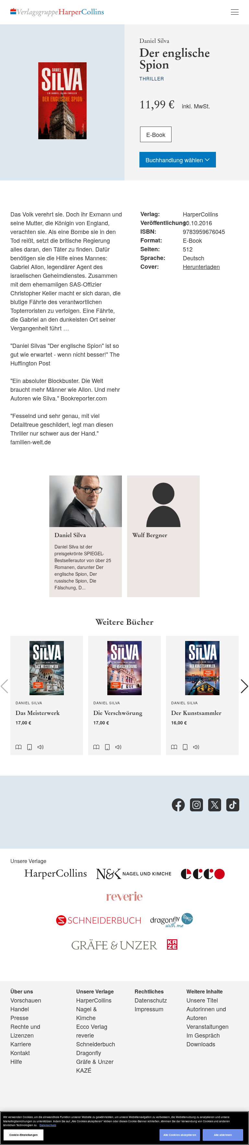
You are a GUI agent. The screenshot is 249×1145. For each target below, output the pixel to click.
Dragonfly (88, 1052)
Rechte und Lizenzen (25, 1030)
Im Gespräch (203, 1035)
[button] (244, 686)
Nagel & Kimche (86, 1013)
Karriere (20, 1044)
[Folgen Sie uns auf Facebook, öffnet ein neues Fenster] (178, 804)
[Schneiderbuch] (98, 923)
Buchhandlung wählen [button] (175, 160)
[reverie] (124, 898)
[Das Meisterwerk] (46, 695)
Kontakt (20, 1052)
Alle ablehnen (223, 1135)
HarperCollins (94, 1000)
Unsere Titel (202, 1000)
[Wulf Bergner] (163, 536)
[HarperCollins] (56, 876)
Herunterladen (201, 266)
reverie (85, 1035)
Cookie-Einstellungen (23, 1135)
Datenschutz (151, 1000)
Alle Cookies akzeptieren (179, 1135)
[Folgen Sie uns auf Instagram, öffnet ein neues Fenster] (196, 804)
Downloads (200, 1044)
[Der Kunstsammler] (202, 695)
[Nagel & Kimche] (133, 876)
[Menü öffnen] (235, 12)
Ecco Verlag (91, 1026)
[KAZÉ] (172, 947)
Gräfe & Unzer (94, 1061)
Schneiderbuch (95, 1044)
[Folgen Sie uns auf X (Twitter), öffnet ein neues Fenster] (214, 804)
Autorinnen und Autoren (206, 1013)
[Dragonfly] (171, 925)
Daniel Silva (154, 41)
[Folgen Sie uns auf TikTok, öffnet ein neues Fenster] (232, 804)
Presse (19, 1017)
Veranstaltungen (207, 1026)
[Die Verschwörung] (124, 695)
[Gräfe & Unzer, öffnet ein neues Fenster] (114, 947)
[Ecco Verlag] (203, 876)
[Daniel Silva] (85, 536)
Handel (19, 1008)
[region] (124, 1128)
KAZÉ (83, 1070)
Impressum (149, 1008)
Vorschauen (25, 1000)
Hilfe (16, 1061)
